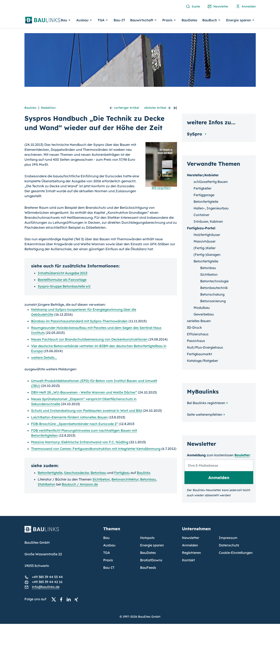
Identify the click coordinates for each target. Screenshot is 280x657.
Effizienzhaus (197, 334)
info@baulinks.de (45, 587)
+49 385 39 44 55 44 (47, 577)
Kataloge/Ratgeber (202, 361)
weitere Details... (44, 357)
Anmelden (190, 545)
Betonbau (98, 473)
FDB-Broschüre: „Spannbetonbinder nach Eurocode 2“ (74, 424)
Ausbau (109, 545)
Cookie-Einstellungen (236, 553)
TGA (106, 553)
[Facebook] (62, 599)
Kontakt (188, 560)
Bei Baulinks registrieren (206, 403)
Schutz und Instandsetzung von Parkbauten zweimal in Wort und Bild (86, 410)
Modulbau (202, 308)
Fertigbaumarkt (199, 354)
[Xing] (77, 599)
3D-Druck (194, 327)
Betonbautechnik (214, 288)
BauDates (189, 20)
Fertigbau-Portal (201, 228)
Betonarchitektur (125, 479)
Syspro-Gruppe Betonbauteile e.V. (64, 286)
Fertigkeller (202, 188)
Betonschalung (212, 294)
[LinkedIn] (70, 599)
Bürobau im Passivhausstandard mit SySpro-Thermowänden (79, 321)
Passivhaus (196, 341)
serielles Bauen (199, 321)
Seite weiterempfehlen (204, 414)
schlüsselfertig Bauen (211, 182)
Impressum (228, 538)
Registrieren (191, 553)
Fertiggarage (204, 195)
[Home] (61, 531)
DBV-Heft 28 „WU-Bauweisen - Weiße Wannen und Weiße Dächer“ (84, 392)
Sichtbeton (101, 479)
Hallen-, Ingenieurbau (211, 208)
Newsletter (190, 538)
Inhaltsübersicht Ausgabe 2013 (62, 273)
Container (201, 215)
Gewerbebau (204, 314)
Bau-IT (119, 20)
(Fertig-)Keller (205, 248)
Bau (106, 538)
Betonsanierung (213, 301)
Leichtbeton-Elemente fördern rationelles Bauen (69, 417)
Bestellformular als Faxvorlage (62, 280)
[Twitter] (55, 599)
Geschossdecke (76, 473)
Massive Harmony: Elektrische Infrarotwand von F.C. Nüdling (79, 442)
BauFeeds (148, 567)
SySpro (195, 133)
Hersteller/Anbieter (203, 175)
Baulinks (30, 108)
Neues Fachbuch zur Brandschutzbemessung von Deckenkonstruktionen (89, 339)
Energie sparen (152, 545)
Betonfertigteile (50, 473)
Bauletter (242, 455)
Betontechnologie (214, 281)
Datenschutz (229, 545)
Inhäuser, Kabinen (208, 221)
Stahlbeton (46, 484)
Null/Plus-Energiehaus (205, 347)
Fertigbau (122, 473)
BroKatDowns (151, 560)
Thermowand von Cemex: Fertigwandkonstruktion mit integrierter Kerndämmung (95, 449)
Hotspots (147, 538)
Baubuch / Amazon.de (80, 484)
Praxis (108, 560)
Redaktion (48, 108)
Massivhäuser (205, 241)
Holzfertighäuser (207, 235)
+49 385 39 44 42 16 (47, 582)
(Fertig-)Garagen (207, 254)
